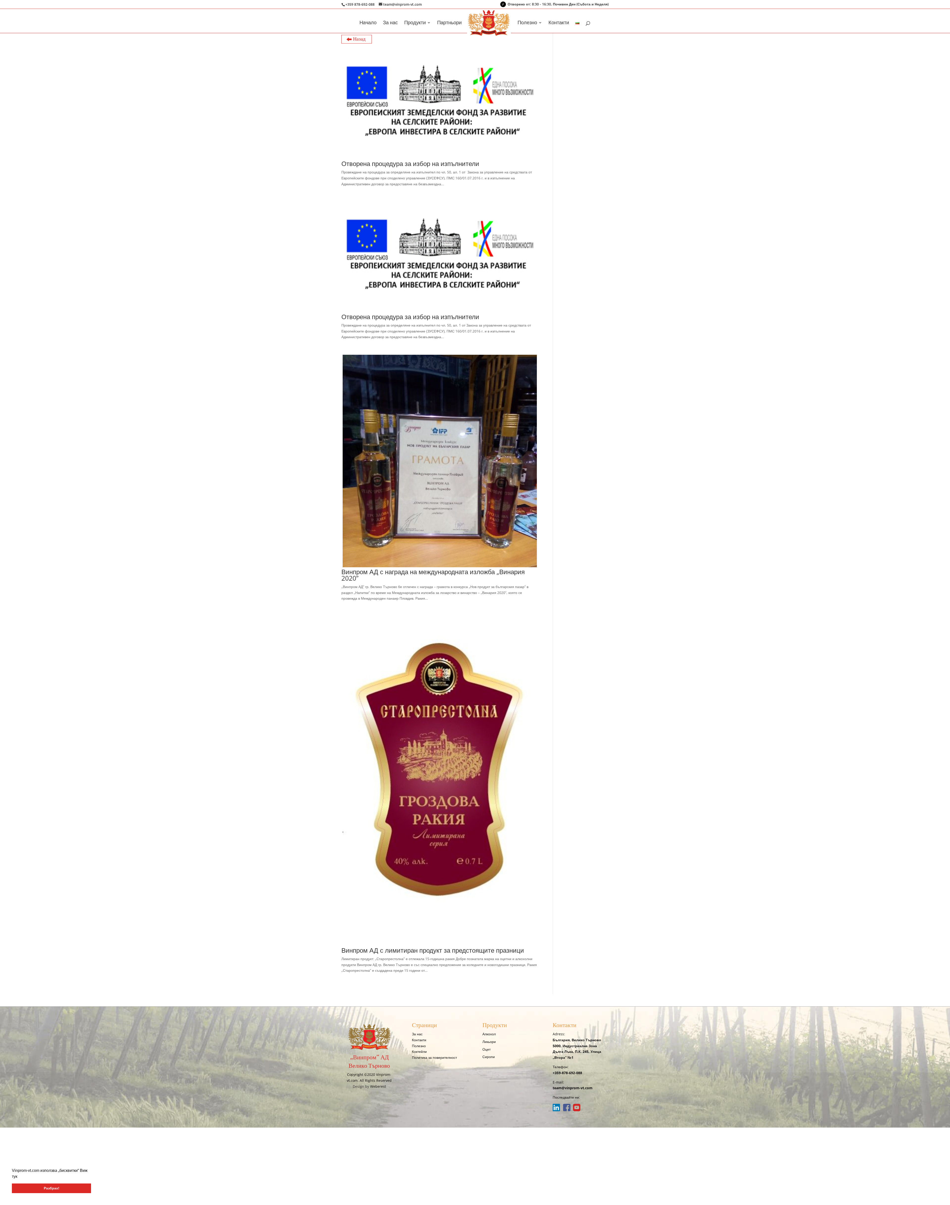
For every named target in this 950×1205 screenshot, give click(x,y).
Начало (368, 23)
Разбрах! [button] (51, 1188)
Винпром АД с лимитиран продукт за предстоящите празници (432, 950)
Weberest (378, 1086)
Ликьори (489, 1041)
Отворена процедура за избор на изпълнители (410, 163)
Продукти (415, 23)
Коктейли (419, 1051)
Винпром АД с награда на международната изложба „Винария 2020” (433, 575)
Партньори (449, 23)
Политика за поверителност (434, 1057)
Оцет (486, 1049)
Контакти (558, 23)
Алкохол (489, 1034)
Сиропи (488, 1056)
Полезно (527, 23)
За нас (390, 23)
